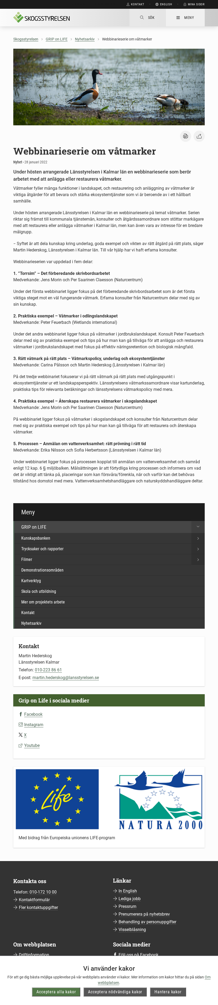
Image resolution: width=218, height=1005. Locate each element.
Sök (151, 17)
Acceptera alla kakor (56, 991)
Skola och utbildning (38, 591)
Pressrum (127, 906)
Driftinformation (34, 954)
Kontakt (28, 612)
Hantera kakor (167, 991)
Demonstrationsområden (42, 570)
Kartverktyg (31, 580)
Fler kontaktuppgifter (38, 907)
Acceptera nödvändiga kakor (115, 991)
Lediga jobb (130, 898)
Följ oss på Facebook (138, 954)
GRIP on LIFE (57, 39)
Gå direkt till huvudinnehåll (95, 4)
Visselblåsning (132, 929)
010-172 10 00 (43, 892)
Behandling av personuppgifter (147, 921)
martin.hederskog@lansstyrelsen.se (65, 677)
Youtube (32, 745)
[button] (185, 136)
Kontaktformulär (34, 899)
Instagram (33, 724)
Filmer (26, 559)
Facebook (33, 714)
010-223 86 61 (48, 669)
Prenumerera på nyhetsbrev (144, 914)
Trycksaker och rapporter (42, 548)
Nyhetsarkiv (85, 39)
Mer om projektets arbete (43, 602)
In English (128, 891)
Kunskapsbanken (35, 538)
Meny (189, 17)
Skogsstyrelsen (25, 39)
